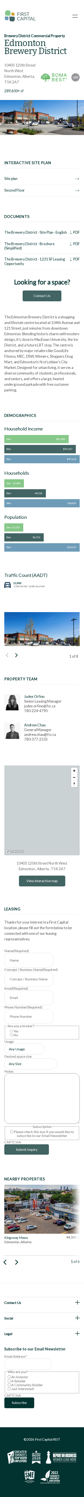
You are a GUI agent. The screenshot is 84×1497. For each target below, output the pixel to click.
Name (16, 951)
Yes (16, 1031)
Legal (8, 1334)
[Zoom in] (74, 771)
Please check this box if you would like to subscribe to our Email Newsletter (44, 1134)
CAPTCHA (12, 1142)
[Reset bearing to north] (74, 784)
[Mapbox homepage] (15, 851)
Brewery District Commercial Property (34, 35)
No (15, 1035)
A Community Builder (27, 1385)
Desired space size (18, 1056)
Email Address (15, 1356)
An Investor (19, 1377)
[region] (42, 810)
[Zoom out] (74, 777)
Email (16, 988)
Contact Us (42, 296)
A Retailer (18, 1381)
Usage (9, 1041)
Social (8, 1318)
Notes (9, 1071)
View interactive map (42, 881)
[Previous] (5, 1262)
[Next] (16, 655)
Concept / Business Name (31, 969)
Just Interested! (22, 1389)
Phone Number (23, 1007)
